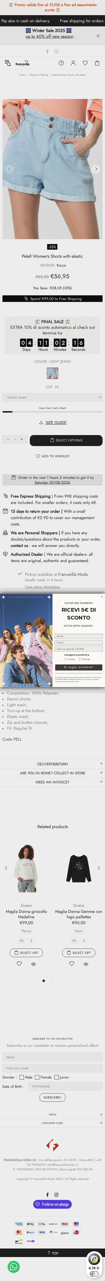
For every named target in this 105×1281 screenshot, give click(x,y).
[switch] (94, 1274)
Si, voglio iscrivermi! (79, 667)
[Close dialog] (102, 596)
